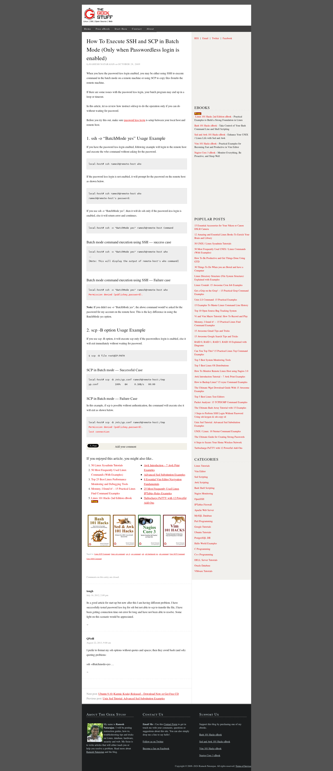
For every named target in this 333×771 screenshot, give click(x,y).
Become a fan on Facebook (156, 748)
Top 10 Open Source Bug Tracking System (215, 310)
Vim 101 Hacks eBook (205, 143)
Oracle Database (202, 565)
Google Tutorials (202, 526)
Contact (137, 28)
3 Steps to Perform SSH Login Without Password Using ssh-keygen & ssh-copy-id (218, 415)
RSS (196, 38)
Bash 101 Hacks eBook (205, 125)
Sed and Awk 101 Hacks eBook (209, 134)
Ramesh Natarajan (95, 752)
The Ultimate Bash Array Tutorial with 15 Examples (220, 407)
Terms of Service (243, 766)
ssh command (164, 554)
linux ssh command (118, 554)
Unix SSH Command (94, 558)
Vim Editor (200, 471)
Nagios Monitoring (203, 493)
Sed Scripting (201, 476)
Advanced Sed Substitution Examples (164, 474)
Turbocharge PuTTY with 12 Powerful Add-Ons (218, 448)
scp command (136, 554)
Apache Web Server (204, 510)
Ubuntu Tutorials (202, 532)
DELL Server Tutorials (205, 560)
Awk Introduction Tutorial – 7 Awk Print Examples (219, 376)
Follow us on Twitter (153, 741)
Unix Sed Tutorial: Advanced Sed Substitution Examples (134, 698)
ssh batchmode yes (151, 554)
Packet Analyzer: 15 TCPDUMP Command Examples (220, 402)
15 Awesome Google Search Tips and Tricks (216, 336)
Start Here (121, 28)
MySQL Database (203, 515)
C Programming (202, 548)
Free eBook (103, 28)
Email (205, 38)
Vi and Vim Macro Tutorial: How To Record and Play (221, 316)
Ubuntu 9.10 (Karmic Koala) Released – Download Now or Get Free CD (138, 693)
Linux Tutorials (202, 465)
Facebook (227, 38)
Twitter (215, 38)
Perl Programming (203, 521)
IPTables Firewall (203, 504)
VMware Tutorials (203, 571)
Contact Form (170, 724)
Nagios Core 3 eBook (204, 152)
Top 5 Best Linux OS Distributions (211, 365)
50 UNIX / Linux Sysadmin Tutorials (212, 243)
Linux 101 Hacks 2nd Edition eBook (111, 498)
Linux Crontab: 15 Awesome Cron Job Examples (218, 285)
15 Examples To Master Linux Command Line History (221, 305)
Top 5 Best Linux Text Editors (209, 396)
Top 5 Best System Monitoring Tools (212, 360)
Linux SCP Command (102, 554)
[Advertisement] (183, 15)
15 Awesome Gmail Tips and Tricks (212, 330)
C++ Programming (203, 554)
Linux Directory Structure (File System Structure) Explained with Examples (219, 277)
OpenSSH (199, 499)
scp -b (128, 554)
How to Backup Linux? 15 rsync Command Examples (220, 382)
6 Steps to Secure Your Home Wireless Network (218, 442)
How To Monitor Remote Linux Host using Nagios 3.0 (221, 371)
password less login (134, 120)
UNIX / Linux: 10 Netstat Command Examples (217, 431)
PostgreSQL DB (202, 537)
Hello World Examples (205, 543)
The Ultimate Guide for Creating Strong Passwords (219, 436)
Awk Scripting (201, 482)
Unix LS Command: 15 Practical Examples (215, 299)
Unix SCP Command (177, 554)
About (150, 28)
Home (87, 28)
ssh (143, 554)
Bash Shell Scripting (204, 488)
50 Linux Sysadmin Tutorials (107, 465)
